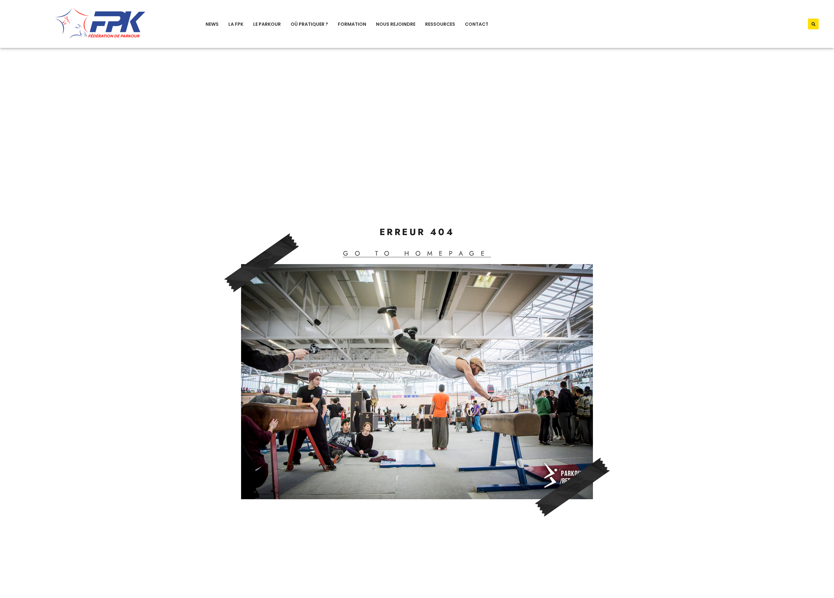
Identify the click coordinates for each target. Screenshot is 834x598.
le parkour (267, 24)
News (212, 24)
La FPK (235, 24)
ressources (440, 24)
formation (352, 24)
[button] (813, 24)
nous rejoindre (395, 24)
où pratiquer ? (309, 24)
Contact (476, 24)
